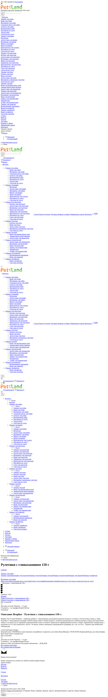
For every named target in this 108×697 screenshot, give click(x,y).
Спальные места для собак (21, 581)
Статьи (3, 672)
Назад (13, 400)
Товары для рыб (19, 487)
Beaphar (3, 596)
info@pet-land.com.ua (9, 142)
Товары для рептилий (21, 499)
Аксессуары (76, 581)
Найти (3, 695)
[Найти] (2, 15)
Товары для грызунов (21, 450)
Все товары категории (9, 645)
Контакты (4, 676)
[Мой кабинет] (2, 379)
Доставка (4, 681)
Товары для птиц (20, 472)
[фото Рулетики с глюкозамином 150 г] (15, 598)
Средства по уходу (87, 581)
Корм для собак (6, 581)
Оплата (3, 679)
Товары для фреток (20, 525)
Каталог (12, 402)
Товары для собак (20, 408)
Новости (4, 668)
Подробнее (19, 2)
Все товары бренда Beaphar (10, 647)
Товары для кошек (20, 429)
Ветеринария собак (51, 581)
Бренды (3, 666)
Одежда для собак (37, 581)
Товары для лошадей (21, 516)
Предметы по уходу (65, 581)
